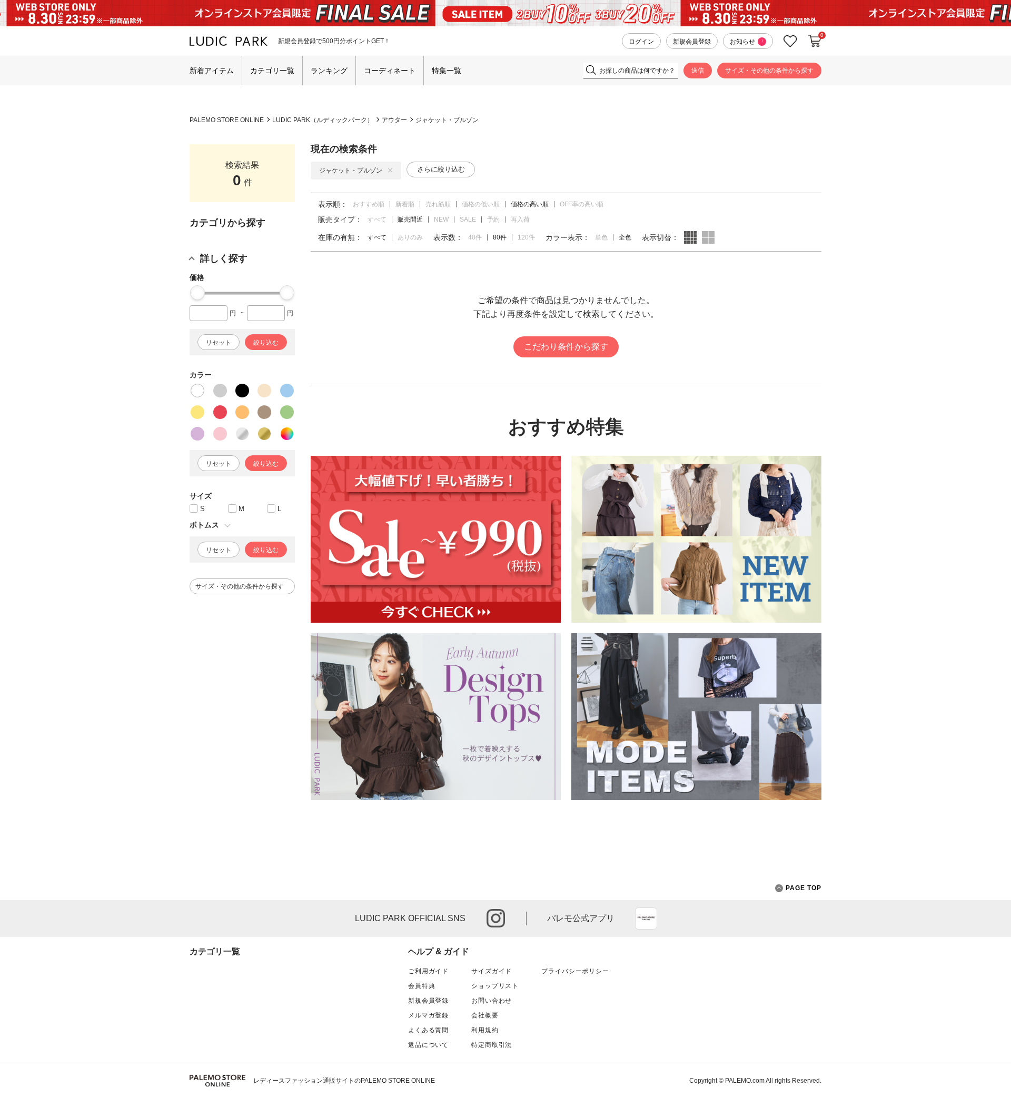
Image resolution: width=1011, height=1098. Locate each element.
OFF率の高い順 (581, 204)
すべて (377, 219)
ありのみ (410, 237)
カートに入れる (814, 41)
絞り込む (266, 342)
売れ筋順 (438, 204)
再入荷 (520, 219)
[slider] (197, 292)
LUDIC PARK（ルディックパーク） (322, 120)
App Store (646, 918)
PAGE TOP (803, 888)
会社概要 (484, 1015)
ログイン (641, 41)
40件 (475, 237)
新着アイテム (212, 70)
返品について (428, 1045)
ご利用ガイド (428, 971)
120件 (526, 237)
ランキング (329, 70)
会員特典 (421, 986)
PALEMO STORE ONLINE (227, 120)
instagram (496, 918)
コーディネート (389, 70)
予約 (493, 219)
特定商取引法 (491, 1045)
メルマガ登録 (428, 1015)
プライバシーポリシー (575, 971)
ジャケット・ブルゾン (447, 120)
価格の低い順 (481, 204)
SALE (468, 219)
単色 (601, 237)
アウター (394, 120)
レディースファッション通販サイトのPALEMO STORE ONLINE (344, 1080)
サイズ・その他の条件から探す (769, 70)
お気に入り (790, 41)
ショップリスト (495, 986)
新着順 (404, 204)
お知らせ (746, 41)
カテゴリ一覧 (272, 70)
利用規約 (484, 1030)
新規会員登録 (692, 41)
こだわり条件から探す (566, 346)
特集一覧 (446, 70)
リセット (218, 342)
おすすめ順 (368, 204)
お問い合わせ (491, 1000)
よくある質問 (428, 1030)
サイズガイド (491, 971)
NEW (441, 219)
